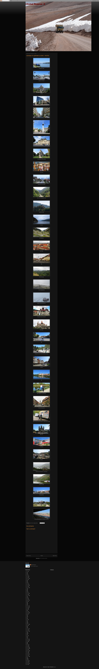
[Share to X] (42, 523)
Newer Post (28, 555)
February (27, 576)
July (26, 602)
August (27, 571)
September (27, 578)
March (26, 592)
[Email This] (40, 523)
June (26, 588)
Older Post (55, 555)
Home (42, 555)
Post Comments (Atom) (43, 558)
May (26, 572)
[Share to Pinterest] (44, 523)
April (26, 573)
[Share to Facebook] (43, 523)
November (27, 585)
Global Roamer (33, 564)
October (27, 577)
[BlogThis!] (41, 523)
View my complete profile (34, 566)
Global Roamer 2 (35, 4)
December (27, 639)
